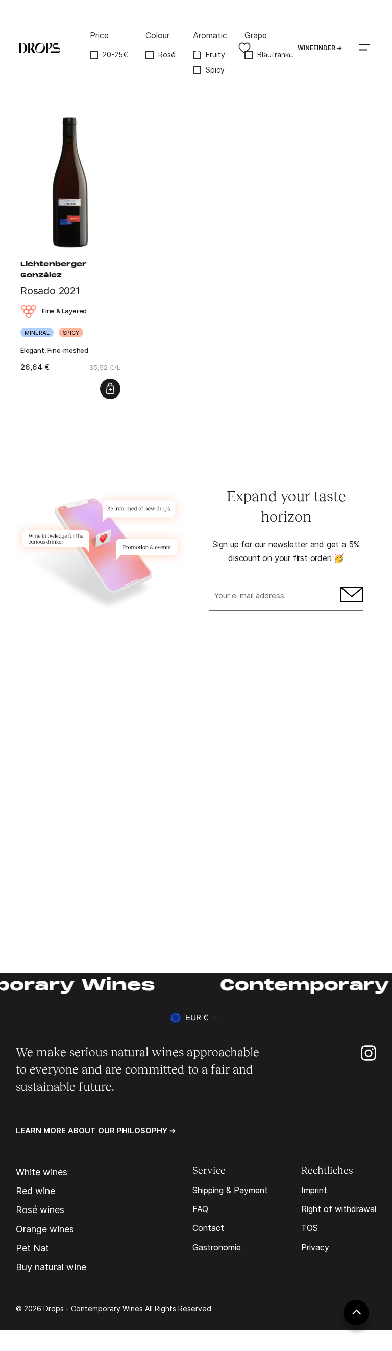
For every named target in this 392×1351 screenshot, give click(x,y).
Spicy (215, 69)
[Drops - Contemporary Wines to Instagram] (368, 1052)
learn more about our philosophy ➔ (96, 1130)
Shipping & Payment (230, 1190)
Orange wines (45, 1229)
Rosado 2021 (50, 291)
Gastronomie (216, 1247)
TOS (309, 1228)
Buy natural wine (51, 1267)
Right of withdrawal (338, 1209)
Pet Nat (32, 1248)
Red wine (35, 1191)
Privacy (315, 1247)
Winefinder (320, 48)
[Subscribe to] (350, 596)
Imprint (314, 1190)
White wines (41, 1172)
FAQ (200, 1209)
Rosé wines (40, 1210)
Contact (208, 1228)
